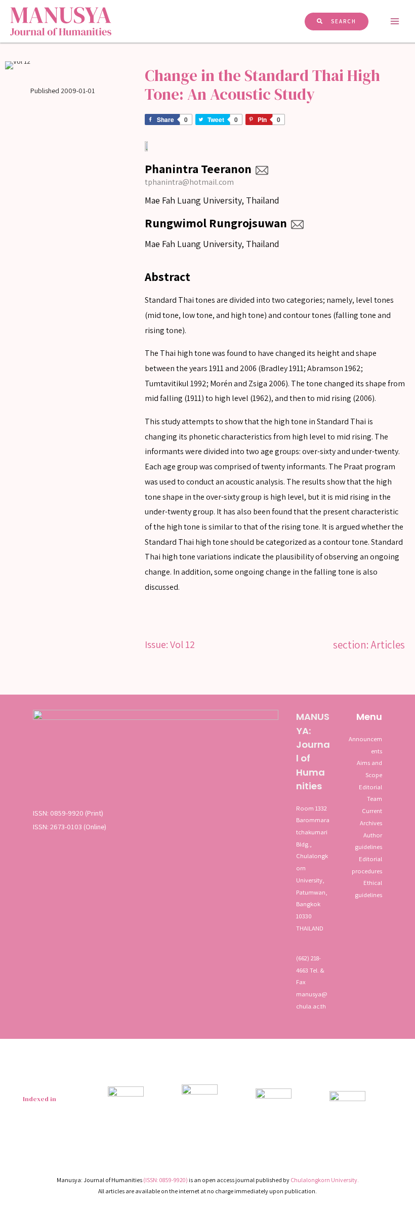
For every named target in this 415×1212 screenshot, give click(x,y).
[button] (336, 21)
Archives (371, 823)
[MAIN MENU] (395, 21)
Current (372, 810)
